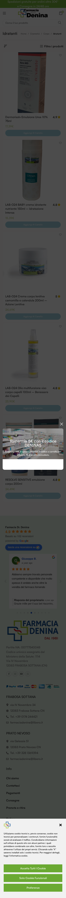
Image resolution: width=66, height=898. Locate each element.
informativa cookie (18, 855)
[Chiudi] (61, 424)
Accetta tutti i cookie (33, 868)
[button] (60, 825)
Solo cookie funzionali (33, 878)
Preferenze (33, 887)
